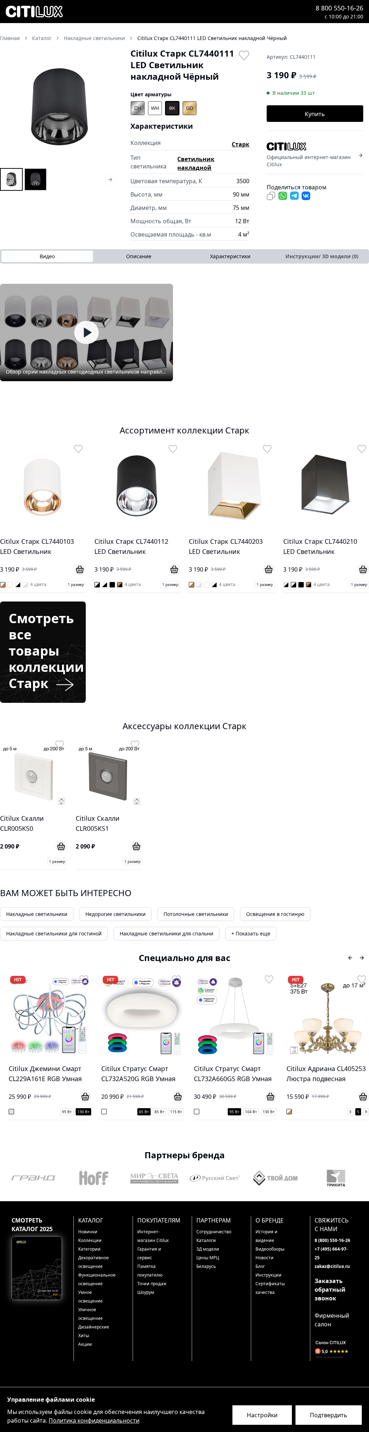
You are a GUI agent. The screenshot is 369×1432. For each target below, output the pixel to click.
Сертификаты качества (270, 1288)
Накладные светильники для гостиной (54, 933)
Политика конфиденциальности (94, 1420)
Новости (264, 1258)
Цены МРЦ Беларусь (207, 1262)
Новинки (87, 1232)
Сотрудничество (213, 1232)
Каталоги (206, 1240)
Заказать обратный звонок (330, 1289)
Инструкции (268, 1275)
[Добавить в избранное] (243, 55)
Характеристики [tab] (230, 256)
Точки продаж (151, 1284)
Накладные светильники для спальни (166, 933)
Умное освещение (90, 1296)
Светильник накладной (195, 163)
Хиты (83, 1335)
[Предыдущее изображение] (10, 107)
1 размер (76, 584)
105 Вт (351, 1114)
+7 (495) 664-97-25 (331, 1253)
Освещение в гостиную (275, 914)
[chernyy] (172, 108)
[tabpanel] (184, 332)
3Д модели (207, 1249)
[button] (59, 107)
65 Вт (59, 1111)
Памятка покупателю (150, 1270)
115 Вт (91, 1111)
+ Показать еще (250, 933)
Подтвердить (328, 1415)
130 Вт (184, 1111)
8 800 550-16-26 (339, 8)
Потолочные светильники (196, 914)
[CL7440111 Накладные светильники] (11, 179)
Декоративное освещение (93, 1262)
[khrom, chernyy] (137, 108)
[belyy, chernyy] (155, 108)
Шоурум (145, 1292)
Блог (260, 1266)
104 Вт (166, 1111)
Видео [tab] (47, 256)
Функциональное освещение (96, 1279)
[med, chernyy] (189, 108)
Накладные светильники (36, 914)
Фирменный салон (332, 1320)
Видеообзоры (269, 1249)
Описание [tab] (138, 256)
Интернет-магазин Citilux (153, 1236)
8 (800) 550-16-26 (332, 1240)
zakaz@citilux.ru (332, 1266)
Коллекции (90, 1240)
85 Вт (75, 1111)
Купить (315, 114)
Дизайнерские (93, 1327)
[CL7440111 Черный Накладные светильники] (35, 179)
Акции (85, 1344)
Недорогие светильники (115, 914)
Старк (240, 144)
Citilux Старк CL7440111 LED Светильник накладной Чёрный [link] (212, 38)
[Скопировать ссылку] (271, 195)
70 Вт (319, 1114)
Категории (89, 1249)
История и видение (266, 1236)
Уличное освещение (90, 1314)
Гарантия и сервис (149, 1253)
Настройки (262, 1415)
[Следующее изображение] (109, 107)
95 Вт (150, 1111)
